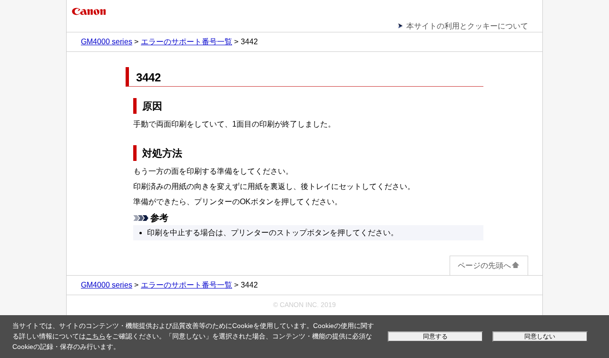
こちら (96, 336)
